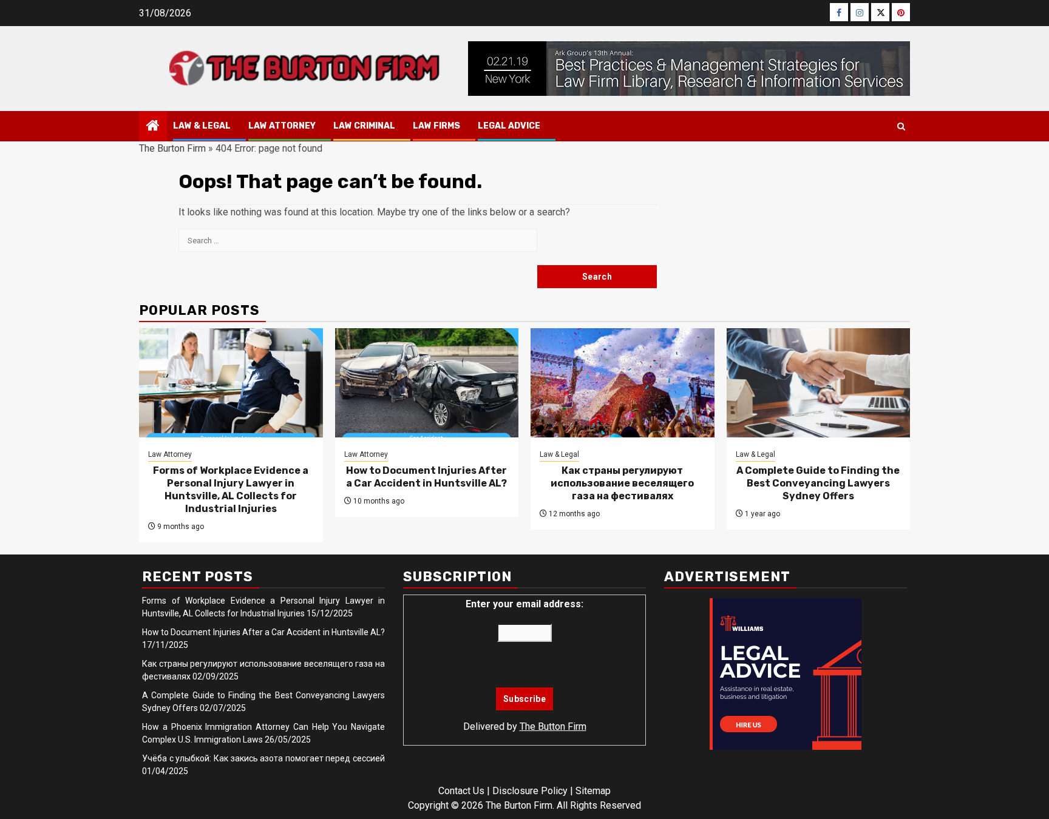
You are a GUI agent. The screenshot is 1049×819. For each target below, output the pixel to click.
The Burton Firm (172, 148)
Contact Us (461, 791)
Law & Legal (202, 126)
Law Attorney (282, 126)
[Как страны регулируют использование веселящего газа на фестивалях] (623, 382)
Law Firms (436, 126)
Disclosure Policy (530, 791)
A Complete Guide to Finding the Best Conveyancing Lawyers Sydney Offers (818, 483)
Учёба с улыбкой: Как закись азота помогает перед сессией (263, 758)
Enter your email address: (524, 604)
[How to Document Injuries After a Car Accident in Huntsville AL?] (427, 382)
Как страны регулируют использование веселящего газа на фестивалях (622, 483)
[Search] (901, 126)
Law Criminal (364, 126)
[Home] (153, 126)
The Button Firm (553, 726)
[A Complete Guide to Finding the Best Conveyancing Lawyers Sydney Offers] (819, 382)
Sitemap (593, 791)
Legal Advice (509, 126)
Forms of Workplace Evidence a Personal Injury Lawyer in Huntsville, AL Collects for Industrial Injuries (230, 489)
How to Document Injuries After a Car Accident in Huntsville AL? (426, 477)
